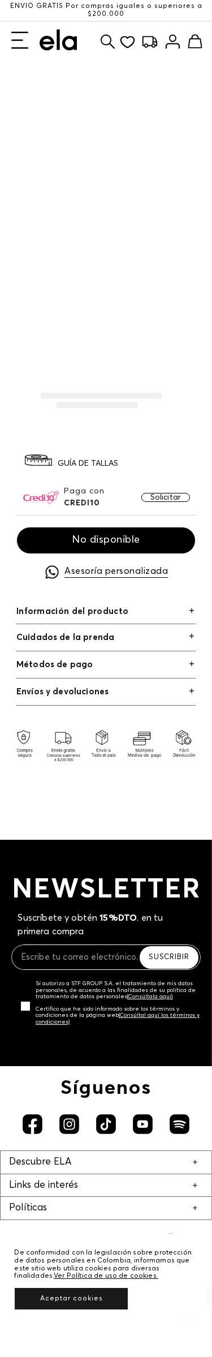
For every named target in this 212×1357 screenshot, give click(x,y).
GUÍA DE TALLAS (88, 463)
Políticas (28, 1208)
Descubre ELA (40, 1162)
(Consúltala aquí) (150, 996)
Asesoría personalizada (116, 571)
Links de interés (43, 1185)
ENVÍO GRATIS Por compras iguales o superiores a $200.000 (106, 10)
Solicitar (165, 497)
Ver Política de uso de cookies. (106, 1276)
